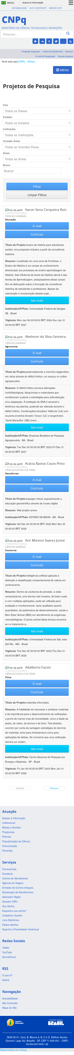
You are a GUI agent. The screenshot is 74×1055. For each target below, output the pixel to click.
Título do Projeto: (15, 245)
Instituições (9, 129)
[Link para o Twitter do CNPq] (56, 41)
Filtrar (37, 186)
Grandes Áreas (11, 141)
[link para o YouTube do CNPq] (35, 41)
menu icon (71, 3)
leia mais (37, 300)
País (5, 105)
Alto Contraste (37, 8)
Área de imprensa (65, 56)
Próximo (54, 788)
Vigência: (11, 320)
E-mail (37, 226)
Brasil (10, 2)
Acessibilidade (19, 8)
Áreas (6, 153)
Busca (6, 165)
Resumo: (10, 261)
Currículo (37, 234)
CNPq (21, 61)
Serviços (69, 51)
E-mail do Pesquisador (45, 56)
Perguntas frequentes (31, 51)
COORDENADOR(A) (16, 213)
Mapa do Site (55, 8)
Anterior (20, 788)
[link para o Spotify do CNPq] (63, 41)
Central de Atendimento (53, 51)
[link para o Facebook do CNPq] (49, 41)
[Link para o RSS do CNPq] (70, 41)
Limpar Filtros (37, 195)
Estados (7, 117)
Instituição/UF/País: (17, 308)
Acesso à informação (32, 2)
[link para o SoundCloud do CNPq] (42, 41)
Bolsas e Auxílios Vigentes (33, 61)
